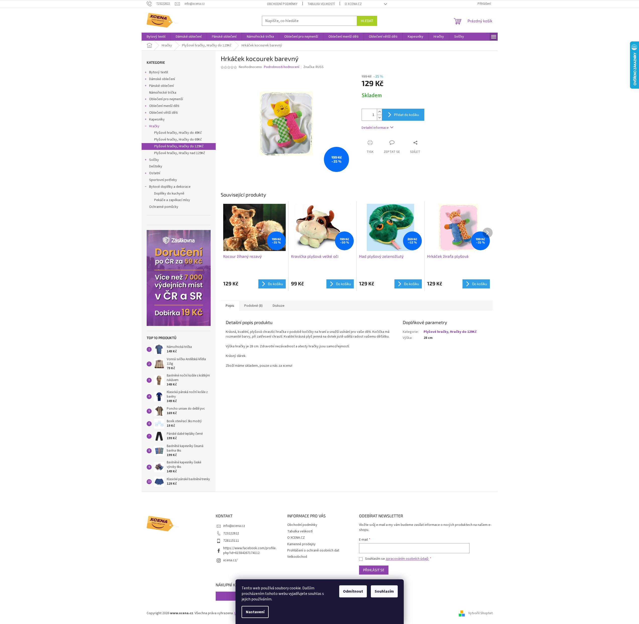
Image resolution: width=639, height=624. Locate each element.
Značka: (313, 67)
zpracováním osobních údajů (407, 558)
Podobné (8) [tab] (253, 305)
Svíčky (154, 159)
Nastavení (255, 612)
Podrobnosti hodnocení (281, 67)
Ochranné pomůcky (163, 206)
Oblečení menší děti (164, 105)
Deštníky (155, 166)
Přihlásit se (373, 570)
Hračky (154, 126)
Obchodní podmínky (282, 4)
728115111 (231, 540)
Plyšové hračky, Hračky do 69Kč (178, 139)
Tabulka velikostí (321, 4)
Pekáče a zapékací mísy (172, 200)
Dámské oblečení (162, 79)
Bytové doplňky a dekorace (170, 186)
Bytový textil (158, 72)
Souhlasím (384, 591)
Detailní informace (375, 127)
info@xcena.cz (234, 525)
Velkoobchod (297, 556)
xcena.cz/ (230, 560)
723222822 (231, 533)
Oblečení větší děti (163, 112)
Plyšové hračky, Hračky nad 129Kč (179, 153)
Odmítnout (353, 591)
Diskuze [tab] (278, 305)
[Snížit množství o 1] (379, 117)
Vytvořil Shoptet (480, 613)
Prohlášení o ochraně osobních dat (313, 550)
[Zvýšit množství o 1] (379, 112)
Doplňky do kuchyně (169, 193)
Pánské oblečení (161, 85)
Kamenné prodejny (301, 544)
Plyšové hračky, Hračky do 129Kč (179, 146)
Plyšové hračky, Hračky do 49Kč (178, 132)
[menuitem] (156, 37)
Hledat (367, 21)
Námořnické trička (162, 92)
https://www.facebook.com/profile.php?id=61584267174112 (249, 550)
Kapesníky (157, 119)
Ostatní (154, 173)
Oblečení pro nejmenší (166, 99)
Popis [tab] (230, 305)
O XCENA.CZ (353, 4)
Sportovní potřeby (163, 179)
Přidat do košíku (406, 114)
